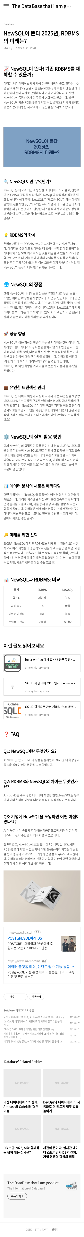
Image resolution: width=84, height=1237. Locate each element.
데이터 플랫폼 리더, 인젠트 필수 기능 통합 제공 (41, 966)
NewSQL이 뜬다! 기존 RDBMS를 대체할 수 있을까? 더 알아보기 (42, 118)
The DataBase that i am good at (42, 6)
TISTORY (42, 1229)
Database (9, 1010)
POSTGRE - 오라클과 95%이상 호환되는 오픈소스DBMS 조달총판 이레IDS (30, 945)
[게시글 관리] (23, 997)
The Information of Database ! (26, 1188)
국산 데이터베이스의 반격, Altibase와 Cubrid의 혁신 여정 (32, 1017)
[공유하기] (18, 997)
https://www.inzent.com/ (24, 961)
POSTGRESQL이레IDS (25, 938)
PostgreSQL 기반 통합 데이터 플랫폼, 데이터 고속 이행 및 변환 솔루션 (41, 974)
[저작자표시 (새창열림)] (46, 996)
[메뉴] (6, 6)
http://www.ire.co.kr (20, 932)
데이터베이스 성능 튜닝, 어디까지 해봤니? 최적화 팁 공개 (31, 1041)
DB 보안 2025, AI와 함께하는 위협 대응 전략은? (27, 1029)
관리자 (55, 1229)
